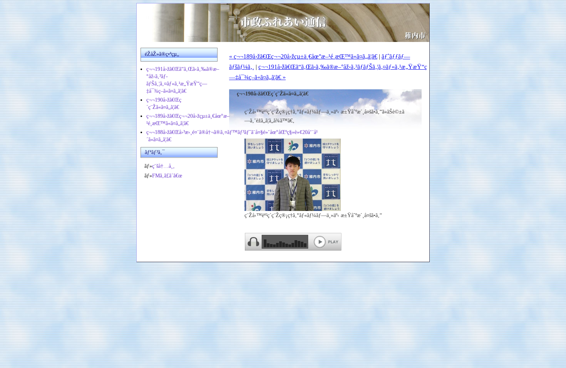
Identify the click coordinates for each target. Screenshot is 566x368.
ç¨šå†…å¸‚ (163, 166)
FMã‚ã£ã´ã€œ (167, 176)
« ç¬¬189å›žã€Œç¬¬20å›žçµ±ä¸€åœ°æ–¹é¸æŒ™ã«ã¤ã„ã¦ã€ (303, 56)
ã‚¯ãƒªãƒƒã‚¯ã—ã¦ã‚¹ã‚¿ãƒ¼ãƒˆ (293, 242)
